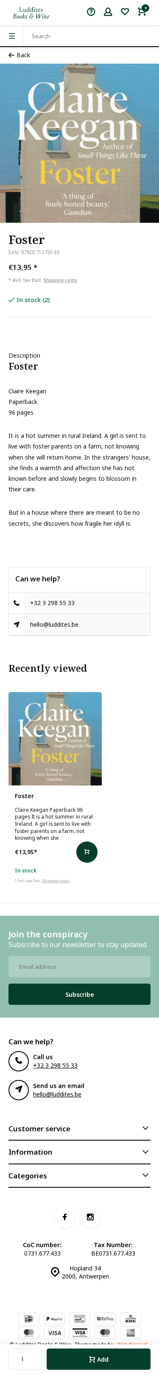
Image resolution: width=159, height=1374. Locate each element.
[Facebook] (64, 1217)
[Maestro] (105, 1333)
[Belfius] (105, 1319)
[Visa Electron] (79, 1333)
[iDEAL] (28, 1319)
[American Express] (130, 1333)
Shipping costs (60, 280)
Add (103, 1359)
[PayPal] (54, 1319)
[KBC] (130, 1319)
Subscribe (79, 994)
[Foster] (55, 738)
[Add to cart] (87, 852)
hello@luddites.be (54, 624)
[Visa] (54, 1333)
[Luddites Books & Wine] (31, 12)
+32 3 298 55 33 (52, 603)
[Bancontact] (79, 1319)
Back (23, 55)
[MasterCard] (28, 1333)
